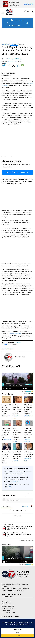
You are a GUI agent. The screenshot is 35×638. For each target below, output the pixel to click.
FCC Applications (23, 588)
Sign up (30, 493)
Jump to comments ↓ (7, 349)
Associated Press (7, 58)
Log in (25, 493)
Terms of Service (6, 584)
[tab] (7, 506)
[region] (17, 517)
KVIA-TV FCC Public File (10, 588)
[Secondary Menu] (4, 11)
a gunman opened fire (15, 333)
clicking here (15, 481)
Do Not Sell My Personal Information (12, 590)
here (10, 486)
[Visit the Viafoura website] (29, 540)
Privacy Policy (16, 584)
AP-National (17, 342)
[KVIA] (11, 11)
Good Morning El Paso (13, 25)
